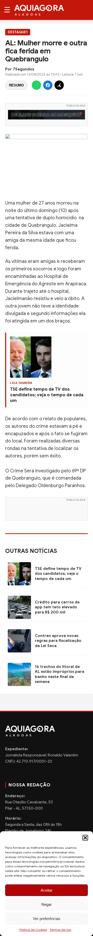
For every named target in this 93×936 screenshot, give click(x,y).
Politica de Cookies (33, 930)
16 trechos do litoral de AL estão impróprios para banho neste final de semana (59, 674)
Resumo (16, 85)
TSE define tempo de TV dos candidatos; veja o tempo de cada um (46, 394)
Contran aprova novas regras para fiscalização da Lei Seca (58, 640)
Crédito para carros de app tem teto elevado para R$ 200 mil (57, 607)
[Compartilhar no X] (59, 85)
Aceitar (46, 890)
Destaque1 (18, 32)
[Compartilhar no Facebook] (47, 85)
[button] (85, 837)
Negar (46, 904)
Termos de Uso (60, 930)
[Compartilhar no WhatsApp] (36, 85)
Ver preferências (46, 918)
